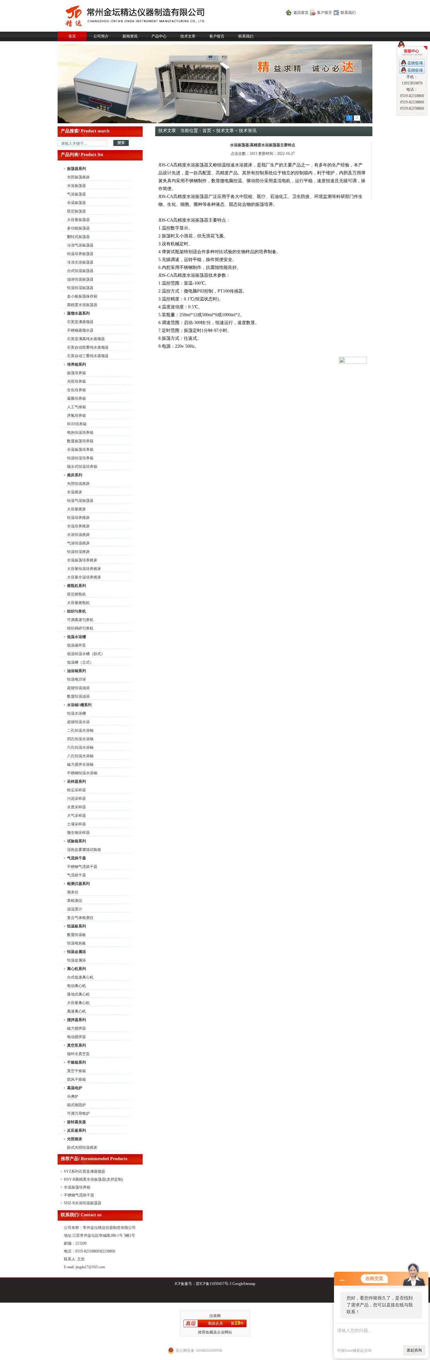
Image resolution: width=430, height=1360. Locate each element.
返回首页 (300, 12)
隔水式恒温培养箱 (82, 466)
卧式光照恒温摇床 (82, 1147)
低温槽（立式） (80, 662)
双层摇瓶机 (76, 594)
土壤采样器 (76, 824)
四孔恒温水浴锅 (80, 739)
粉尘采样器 (76, 790)
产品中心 (159, 36)
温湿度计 (74, 909)
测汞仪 (72, 892)
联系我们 (348, 12)
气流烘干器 (76, 858)
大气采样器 (76, 815)
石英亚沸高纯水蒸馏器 (86, 339)
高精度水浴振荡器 (82, 305)
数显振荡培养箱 (80, 441)
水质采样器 (76, 807)
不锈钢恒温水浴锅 (82, 773)
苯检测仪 (74, 900)
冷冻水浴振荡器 (80, 262)
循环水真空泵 (78, 1054)
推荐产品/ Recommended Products (94, 1158)
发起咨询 (414, 1350)
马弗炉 (72, 1096)
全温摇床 (74, 492)
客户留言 (324, 12)
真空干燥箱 (76, 1071)
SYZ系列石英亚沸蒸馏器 (84, 1171)
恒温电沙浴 (76, 679)
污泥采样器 (76, 798)
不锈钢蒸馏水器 (80, 330)
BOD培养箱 (77, 424)
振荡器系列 (76, 168)
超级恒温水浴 (78, 722)
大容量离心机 (78, 1003)
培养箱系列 (76, 364)
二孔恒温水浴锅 (80, 730)
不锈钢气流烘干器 (82, 866)
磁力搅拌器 (76, 1028)
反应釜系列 (76, 1130)
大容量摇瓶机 (78, 603)
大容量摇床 (76, 509)
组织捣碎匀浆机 (80, 628)
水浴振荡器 (76, 185)
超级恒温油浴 (78, 688)
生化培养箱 (76, 390)
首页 (72, 36)
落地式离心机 (78, 994)
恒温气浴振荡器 (80, 500)
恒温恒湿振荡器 (80, 288)
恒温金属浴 (76, 952)
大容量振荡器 (78, 220)
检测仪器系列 (78, 883)
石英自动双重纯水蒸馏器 (88, 347)
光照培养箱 (76, 381)
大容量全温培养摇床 (84, 577)
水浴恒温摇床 (78, 534)
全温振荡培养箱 (80, 449)
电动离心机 (76, 986)
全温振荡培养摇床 (82, 560)
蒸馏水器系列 (78, 313)
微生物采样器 (78, 832)
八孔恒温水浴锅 (80, 756)
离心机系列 (76, 969)
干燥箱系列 (76, 1062)
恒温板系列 (76, 926)
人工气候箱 (76, 407)
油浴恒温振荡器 (80, 279)
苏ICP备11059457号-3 (213, 1284)
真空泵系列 (76, 1045)
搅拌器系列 (76, 1020)
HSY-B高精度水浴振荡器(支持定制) (93, 1179)
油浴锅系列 (76, 671)
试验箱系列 (76, 841)
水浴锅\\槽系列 (79, 705)
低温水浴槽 (76, 637)
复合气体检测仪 (80, 917)
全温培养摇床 (78, 526)
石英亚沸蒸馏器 (80, 322)
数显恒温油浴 (78, 696)
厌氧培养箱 (76, 415)
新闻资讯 (130, 36)
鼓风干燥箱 (76, 1079)
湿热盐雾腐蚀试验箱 (84, 849)
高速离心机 (76, 1011)
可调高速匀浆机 (80, 620)
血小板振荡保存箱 (82, 296)
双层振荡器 (76, 211)
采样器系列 (76, 781)
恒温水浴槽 (76, 713)
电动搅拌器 (76, 1037)
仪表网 (215, 1316)
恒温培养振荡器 (80, 254)
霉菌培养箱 (76, 398)
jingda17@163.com (90, 1267)
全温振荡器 (76, 203)
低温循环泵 (76, 645)
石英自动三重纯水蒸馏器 (88, 356)
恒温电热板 (76, 943)
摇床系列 (74, 475)
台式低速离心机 (80, 977)
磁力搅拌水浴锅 (80, 764)
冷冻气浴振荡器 (80, 245)
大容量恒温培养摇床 (84, 569)
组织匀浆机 (76, 611)
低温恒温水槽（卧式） (86, 654)
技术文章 (187, 36)
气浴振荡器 (76, 194)
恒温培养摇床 (78, 517)
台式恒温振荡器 (80, 271)
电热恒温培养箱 (80, 432)
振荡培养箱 (76, 373)
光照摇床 (74, 1139)
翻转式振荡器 (78, 237)
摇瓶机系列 (76, 586)
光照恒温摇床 (78, 483)
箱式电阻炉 (76, 1105)
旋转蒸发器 (76, 1122)
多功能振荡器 (78, 228)
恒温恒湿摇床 (78, 551)
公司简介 (101, 36)
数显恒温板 (76, 935)
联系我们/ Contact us (81, 1214)
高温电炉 (74, 1088)
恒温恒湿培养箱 (80, 458)
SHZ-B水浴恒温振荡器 (82, 1203)
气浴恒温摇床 (78, 543)
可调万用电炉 (78, 1113)
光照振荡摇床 (78, 177)
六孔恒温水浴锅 (80, 747)
